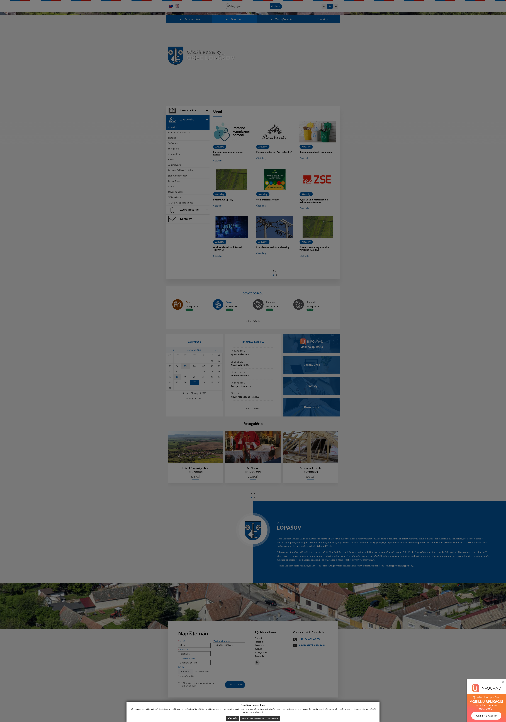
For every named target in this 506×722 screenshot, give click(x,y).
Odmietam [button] (273, 718)
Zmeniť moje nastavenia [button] (253, 718)
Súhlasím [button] (232, 718)
